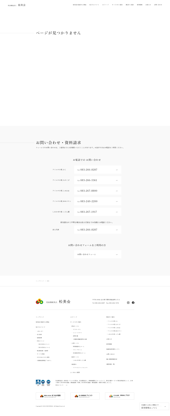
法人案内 (39, 334)
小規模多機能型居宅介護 (80, 339)
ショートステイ (77, 332)
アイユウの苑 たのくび (114, 324)
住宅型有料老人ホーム (79, 353)
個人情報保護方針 (111, 359)
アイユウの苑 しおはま (114, 327)
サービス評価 (40, 354)
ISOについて (40, 341)
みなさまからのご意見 (43, 357)
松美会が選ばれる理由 (79, 5)
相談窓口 (74, 364)
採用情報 (139, 5)
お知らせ (148, 5)
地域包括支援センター (113, 349)
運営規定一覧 (110, 364)
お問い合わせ (158, 5)
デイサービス (77, 329)
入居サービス (75, 343)
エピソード (105, 5)
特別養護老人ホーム (78, 346)
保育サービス (75, 357)
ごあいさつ (40, 331)
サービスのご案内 (117, 5)
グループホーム (77, 349)
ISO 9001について (44, 344)
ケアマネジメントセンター (80, 367)
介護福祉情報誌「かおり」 (44, 360)
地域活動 (39, 337)
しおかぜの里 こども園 (79, 360)
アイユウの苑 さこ (113, 321)
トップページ (40, 317)
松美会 (17, 5)
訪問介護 (75, 336)
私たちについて (94, 5)
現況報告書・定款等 (42, 350)
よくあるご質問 (75, 372)
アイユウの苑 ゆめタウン (115, 331)
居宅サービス (75, 326)
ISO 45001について (44, 347)
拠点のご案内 (130, 5)
